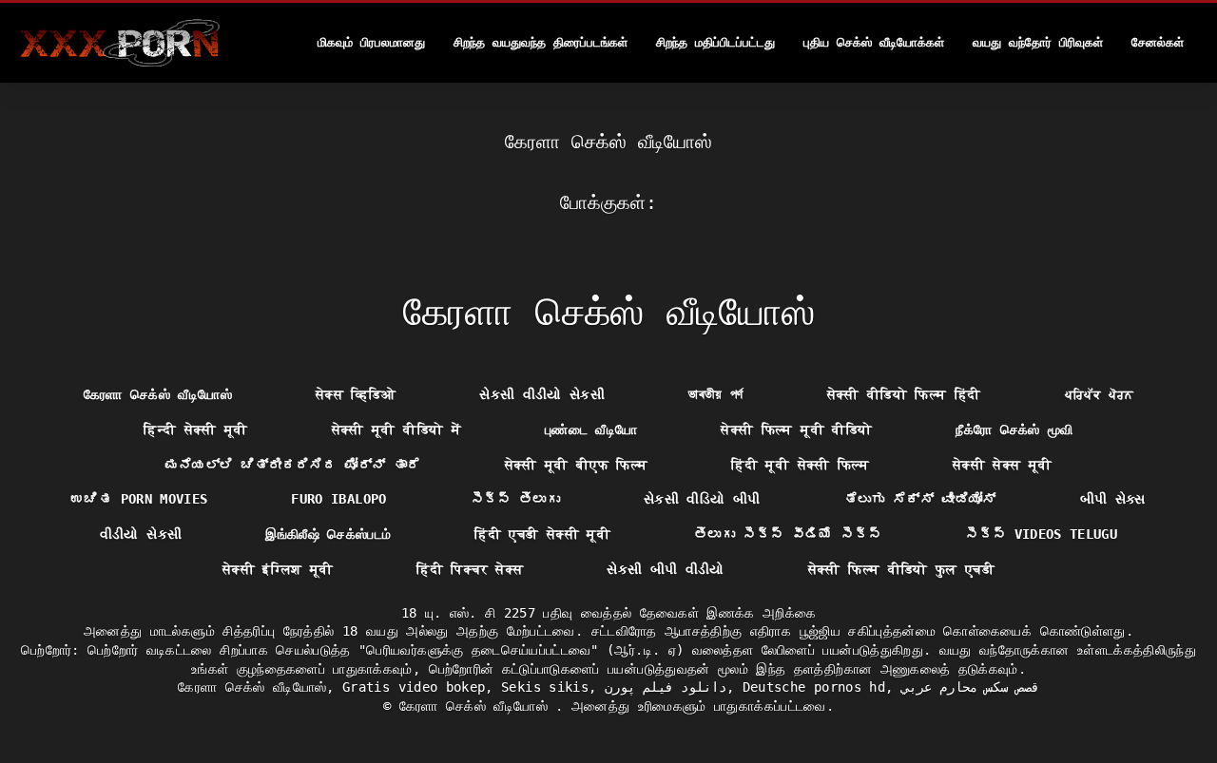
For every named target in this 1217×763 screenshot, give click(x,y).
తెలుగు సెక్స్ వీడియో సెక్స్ (787, 534)
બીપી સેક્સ (1113, 498)
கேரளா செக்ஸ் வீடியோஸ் (158, 394)
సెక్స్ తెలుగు (515, 498)
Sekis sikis (545, 687)
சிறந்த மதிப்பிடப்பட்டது (715, 42)
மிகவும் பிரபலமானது (371, 42)
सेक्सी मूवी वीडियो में (396, 429)
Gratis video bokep (413, 687)
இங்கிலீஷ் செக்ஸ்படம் (328, 534)
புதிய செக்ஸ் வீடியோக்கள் (873, 42)
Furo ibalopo (338, 498)
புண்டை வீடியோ (591, 429)
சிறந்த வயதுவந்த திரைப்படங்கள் (541, 42)
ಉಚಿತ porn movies (139, 498)
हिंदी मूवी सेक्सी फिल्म (800, 464)
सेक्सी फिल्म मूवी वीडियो (796, 429)
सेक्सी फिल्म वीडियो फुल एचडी (901, 569)
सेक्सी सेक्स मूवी (1003, 464)
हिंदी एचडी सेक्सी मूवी (542, 534)
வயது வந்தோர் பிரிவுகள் (1038, 42)
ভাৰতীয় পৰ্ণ (715, 394)
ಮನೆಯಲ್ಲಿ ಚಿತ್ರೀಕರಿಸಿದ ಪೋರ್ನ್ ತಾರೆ (293, 464)
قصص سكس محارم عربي (970, 687)
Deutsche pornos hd (814, 687)
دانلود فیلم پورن (666, 687)
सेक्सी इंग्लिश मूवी (278, 569)
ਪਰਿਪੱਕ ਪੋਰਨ (1099, 394)
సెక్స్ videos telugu (1041, 534)
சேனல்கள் (1157, 42)
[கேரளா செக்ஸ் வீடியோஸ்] (119, 42)
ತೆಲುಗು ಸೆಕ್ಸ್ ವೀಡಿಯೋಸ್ (920, 498)
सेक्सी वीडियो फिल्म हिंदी (904, 394)
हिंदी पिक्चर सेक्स (469, 569)
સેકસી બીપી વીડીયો (665, 569)
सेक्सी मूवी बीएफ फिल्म (576, 464)
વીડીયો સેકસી (141, 534)
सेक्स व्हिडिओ (356, 394)
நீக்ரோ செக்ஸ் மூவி (1014, 429)
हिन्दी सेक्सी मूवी (196, 429)
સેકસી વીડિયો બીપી (702, 498)
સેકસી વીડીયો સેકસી (542, 394)
